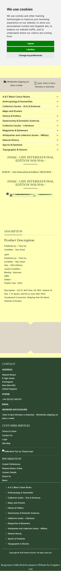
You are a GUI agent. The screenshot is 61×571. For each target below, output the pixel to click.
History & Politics (12, 115)
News (5, 480)
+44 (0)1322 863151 (12, 399)
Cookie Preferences (11, 464)
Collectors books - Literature (18, 125)
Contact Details (9, 472)
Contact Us (7, 435)
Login (4, 439)
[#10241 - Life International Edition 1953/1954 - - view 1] (21, 195)
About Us (6, 476)
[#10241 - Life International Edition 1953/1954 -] (43, 195)
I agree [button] (30, 43)
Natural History (11, 140)
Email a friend (50, 219)
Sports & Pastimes (12, 144)
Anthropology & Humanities (17, 101)
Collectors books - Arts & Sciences (21, 106)
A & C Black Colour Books (16, 96)
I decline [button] (31, 49)
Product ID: (9, 212)
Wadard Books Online (12, 468)
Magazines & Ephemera (15, 130)
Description (13, 231)
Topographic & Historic (15, 149)
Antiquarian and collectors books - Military (26, 135)
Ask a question (14, 219)
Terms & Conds (9, 431)
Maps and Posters (12, 111)
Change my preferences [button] (30, 55)
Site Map (6, 443)
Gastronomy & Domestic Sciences (21, 120)
